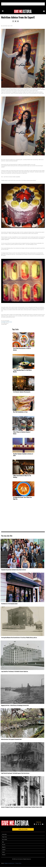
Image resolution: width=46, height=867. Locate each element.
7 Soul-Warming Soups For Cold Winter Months (22, 371)
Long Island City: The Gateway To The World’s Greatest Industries (14, 671)
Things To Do (4, 836)
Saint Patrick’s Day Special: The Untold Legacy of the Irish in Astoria (15, 773)
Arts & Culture (4, 839)
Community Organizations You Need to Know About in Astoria (13, 569)
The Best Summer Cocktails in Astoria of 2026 (23, 454)
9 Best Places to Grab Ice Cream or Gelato (21, 433)
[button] (34, 824)
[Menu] (2, 11)
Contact (3, 852)
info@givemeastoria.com (9, 863)
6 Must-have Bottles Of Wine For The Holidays (22, 476)
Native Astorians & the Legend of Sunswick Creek (11, 739)
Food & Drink (4, 834)
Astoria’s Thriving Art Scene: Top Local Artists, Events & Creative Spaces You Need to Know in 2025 (21, 807)
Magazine (3, 847)
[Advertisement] (23, 518)
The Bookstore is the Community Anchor (9, 603)
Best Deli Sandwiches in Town (20, 412)
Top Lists (3, 844)
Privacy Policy (18, 863)
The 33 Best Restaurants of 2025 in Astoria (22, 349)
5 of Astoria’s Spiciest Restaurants (21, 392)
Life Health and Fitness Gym (6, 321)
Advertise (3, 854)
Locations (3, 849)
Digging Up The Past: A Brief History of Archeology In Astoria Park (15, 705)
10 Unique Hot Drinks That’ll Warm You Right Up (22, 498)
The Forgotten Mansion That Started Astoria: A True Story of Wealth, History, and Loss (19, 637)
